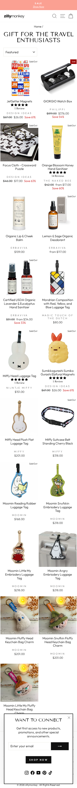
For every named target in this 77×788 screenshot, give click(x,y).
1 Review (19, 108)
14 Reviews (58, 175)
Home (37, 26)
